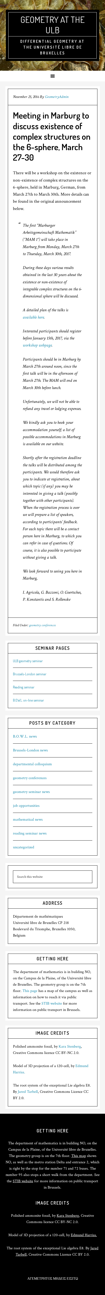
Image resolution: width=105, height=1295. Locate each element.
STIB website (52, 1003)
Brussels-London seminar (29, 674)
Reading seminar (23, 687)
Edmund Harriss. (84, 1235)
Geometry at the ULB (53, 24)
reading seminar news (30, 833)
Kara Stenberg (70, 1046)
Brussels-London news (30, 750)
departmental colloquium (32, 764)
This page (29, 990)
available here (33, 317)
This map (78, 1155)
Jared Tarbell (28, 1091)
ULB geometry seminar (28, 661)
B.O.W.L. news (25, 736)
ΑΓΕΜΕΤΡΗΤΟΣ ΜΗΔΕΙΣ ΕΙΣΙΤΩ (52, 1279)
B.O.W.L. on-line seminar (28, 700)
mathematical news (28, 819)
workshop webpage (37, 345)
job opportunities (26, 805)
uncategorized (23, 847)
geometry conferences (42, 625)
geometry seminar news (31, 791)
